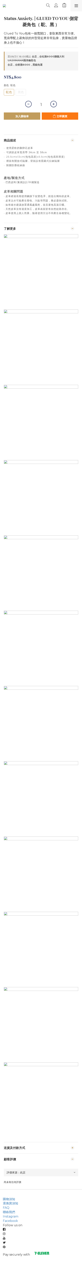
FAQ (6, 1207)
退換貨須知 (10, 1203)
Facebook (10, 1221)
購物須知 (9, 1199)
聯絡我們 (9, 1212)
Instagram (10, 1216)
